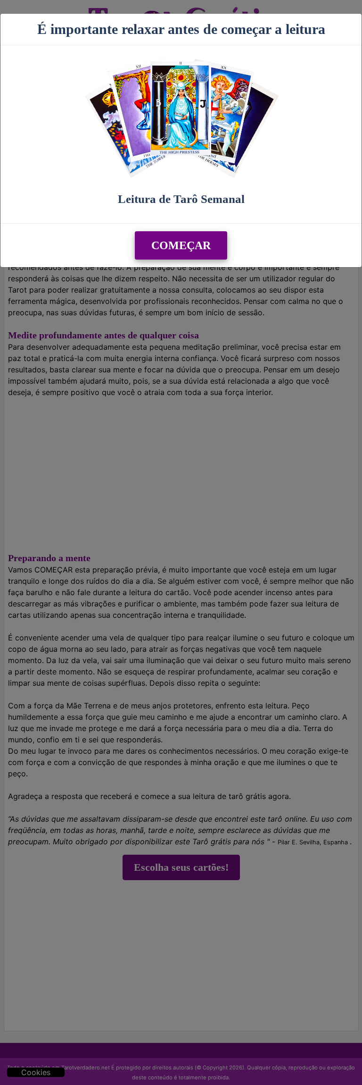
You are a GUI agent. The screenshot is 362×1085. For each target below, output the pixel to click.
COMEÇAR (181, 245)
